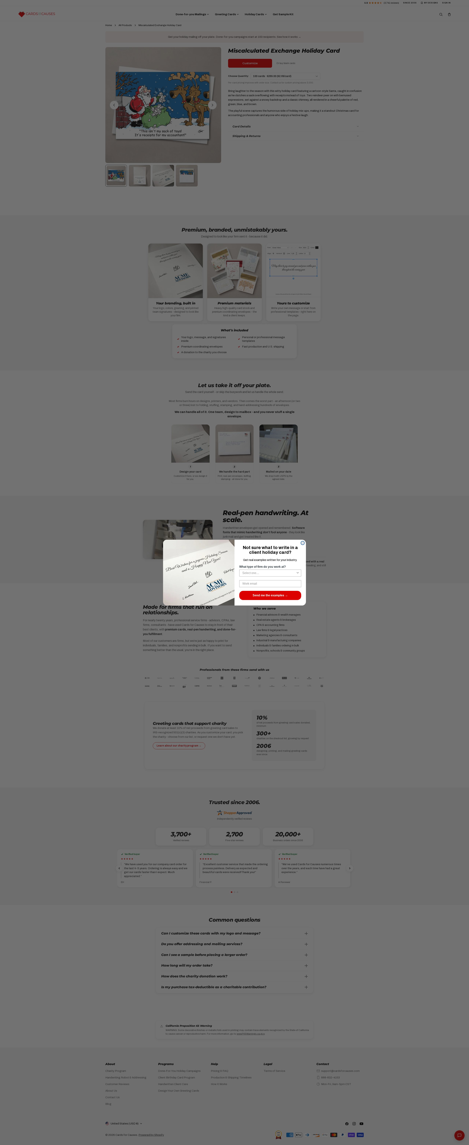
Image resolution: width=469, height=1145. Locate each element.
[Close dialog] (302, 543)
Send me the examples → (270, 595)
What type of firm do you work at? (262, 566)
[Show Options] (298, 573)
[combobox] (269, 573)
